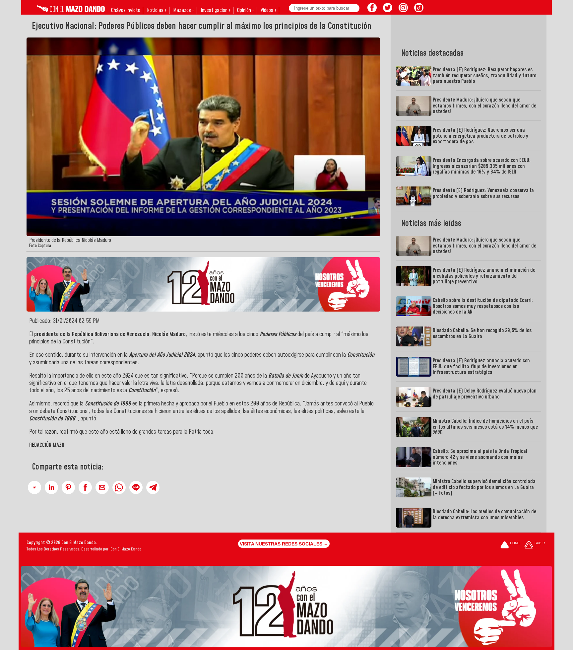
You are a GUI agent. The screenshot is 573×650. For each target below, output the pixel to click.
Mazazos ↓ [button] (183, 10)
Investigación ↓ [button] (215, 10)
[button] (34, 487)
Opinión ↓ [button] (245, 10)
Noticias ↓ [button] (156, 10)
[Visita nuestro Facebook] (372, 10)
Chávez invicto (125, 10)
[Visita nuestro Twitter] (387, 10)
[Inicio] (71, 10)
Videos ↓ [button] (268, 10)
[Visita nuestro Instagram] (403, 10)
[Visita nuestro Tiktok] (418, 10)
